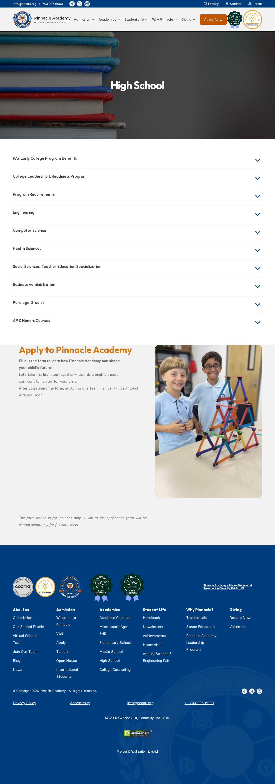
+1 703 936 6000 (50, 4)
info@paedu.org (24, 4)
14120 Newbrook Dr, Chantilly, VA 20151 (138, 718)
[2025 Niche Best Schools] (101, 587)
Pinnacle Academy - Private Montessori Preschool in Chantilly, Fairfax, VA (227, 587)
